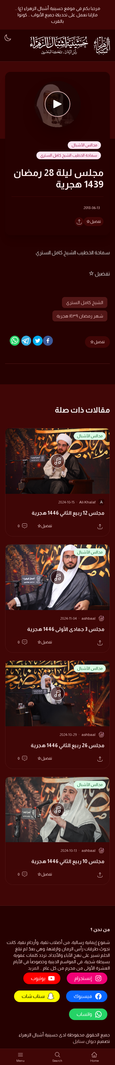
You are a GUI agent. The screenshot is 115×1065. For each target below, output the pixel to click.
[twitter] (38, 341)
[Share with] (79, 221)
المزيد (33, 968)
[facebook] (48, 341)
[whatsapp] (15, 341)
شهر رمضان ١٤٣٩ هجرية (80, 316)
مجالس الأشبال (84, 145)
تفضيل (95, 221)
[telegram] (26, 341)
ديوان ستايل (84, 1041)
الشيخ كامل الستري (84, 302)
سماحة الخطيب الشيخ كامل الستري (68, 155)
